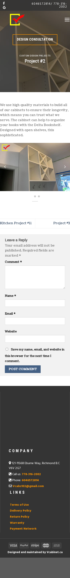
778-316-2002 (31, 474)
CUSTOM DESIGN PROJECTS (34, 55)
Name (10, 296)
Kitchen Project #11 (16, 223)
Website (11, 331)
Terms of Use (19, 504)
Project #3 (61, 223)
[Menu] (67, 19)
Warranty (17, 522)
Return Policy (19, 516)
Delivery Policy (20, 510)
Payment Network (23, 528)
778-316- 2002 (60, 5)
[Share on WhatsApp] (17, 208)
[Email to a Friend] (38, 208)
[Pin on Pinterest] (45, 208)
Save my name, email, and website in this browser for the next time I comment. (34, 355)
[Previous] (5, 167)
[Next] (65, 167)
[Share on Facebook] (24, 208)
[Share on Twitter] (31, 208)
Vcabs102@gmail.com (28, 486)
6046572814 (41, 4)
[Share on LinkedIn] (52, 208)
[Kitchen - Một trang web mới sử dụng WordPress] (17, 19)
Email (10, 314)
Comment (13, 262)
